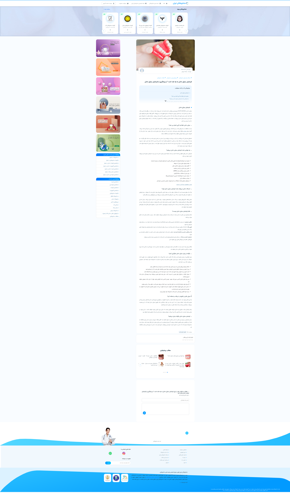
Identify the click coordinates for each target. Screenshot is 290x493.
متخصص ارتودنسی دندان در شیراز (110, 174)
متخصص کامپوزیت (114, 190)
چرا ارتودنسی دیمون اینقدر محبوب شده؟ (176, 356)
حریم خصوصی (183, 452)
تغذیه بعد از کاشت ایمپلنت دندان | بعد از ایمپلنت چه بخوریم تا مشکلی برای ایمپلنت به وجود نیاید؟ (174, 365)
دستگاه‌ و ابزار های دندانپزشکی (184, 78)
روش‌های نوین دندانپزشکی (172, 78)
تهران (167, 462)
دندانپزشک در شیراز (114, 157)
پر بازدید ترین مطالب (164, 460)
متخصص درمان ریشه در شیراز (111, 172)
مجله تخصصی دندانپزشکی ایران (138, 3)
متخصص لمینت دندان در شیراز (111, 169)
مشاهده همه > (107, 9)
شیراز (185, 462)
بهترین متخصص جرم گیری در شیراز (184, 184)
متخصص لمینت (114, 182)
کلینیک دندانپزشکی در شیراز (112, 160)
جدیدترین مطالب (164, 457)
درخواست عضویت (122, 3)
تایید (108, 463)
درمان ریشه (115, 208)
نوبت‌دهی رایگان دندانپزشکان (152, 477)
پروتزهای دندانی (114, 202)
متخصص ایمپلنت (114, 187)
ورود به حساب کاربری (107, 3)
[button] (140, 364)
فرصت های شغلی (182, 455)
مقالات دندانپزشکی (160, 78)
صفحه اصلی (165, 450)
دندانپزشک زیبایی (114, 210)
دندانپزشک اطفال (114, 196)
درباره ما (184, 457)
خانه (164, 3)
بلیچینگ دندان (115, 199)
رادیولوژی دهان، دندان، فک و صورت (110, 213)
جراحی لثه (116, 205)
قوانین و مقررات (183, 450)
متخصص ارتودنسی (114, 185)
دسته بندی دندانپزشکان (154, 3)
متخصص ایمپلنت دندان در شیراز (111, 163)
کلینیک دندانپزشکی (114, 193)
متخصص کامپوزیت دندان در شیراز (110, 166)
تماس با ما (184, 460)
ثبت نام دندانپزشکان (157, 441)
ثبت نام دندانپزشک (164, 452)
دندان (184, 131)
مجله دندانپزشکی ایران (163, 455)
